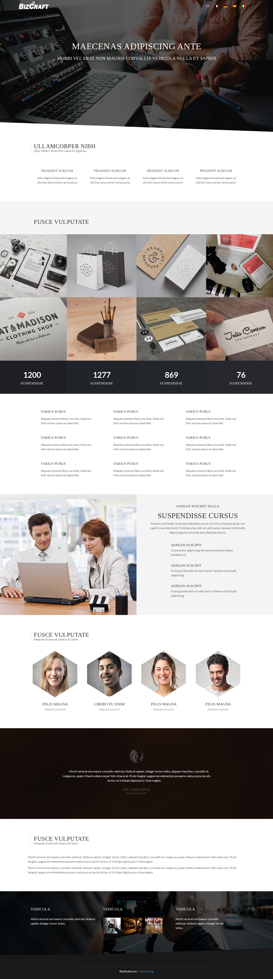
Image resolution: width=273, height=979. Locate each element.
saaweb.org (146, 971)
